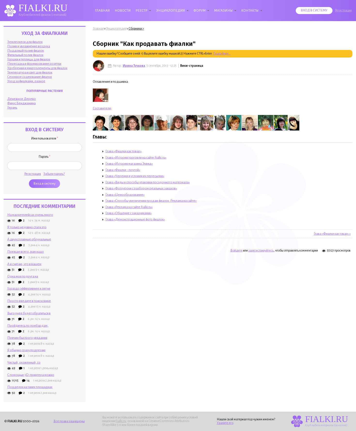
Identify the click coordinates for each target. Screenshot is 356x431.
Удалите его (225, 423)
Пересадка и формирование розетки (34, 63)
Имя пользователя (44, 138)
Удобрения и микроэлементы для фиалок (37, 68)
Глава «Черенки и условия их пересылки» (134, 176)
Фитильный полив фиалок (25, 55)
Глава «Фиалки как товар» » (332, 234)
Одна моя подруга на (22, 276)
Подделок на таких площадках (30, 387)
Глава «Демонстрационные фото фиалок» (135, 219)
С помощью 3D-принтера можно (30, 375)
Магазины (223, 10)
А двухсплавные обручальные (29, 239)
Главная (102, 10)
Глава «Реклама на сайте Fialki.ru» (129, 207)
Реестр (141, 10)
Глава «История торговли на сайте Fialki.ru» (135, 157)
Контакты (250, 10)
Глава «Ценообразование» (125, 194)
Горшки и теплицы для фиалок (28, 59)
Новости (123, 10)
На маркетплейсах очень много (30, 215)
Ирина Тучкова (134, 65)
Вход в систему (314, 10)
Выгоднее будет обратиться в (29, 313)
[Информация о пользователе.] (98, 65)
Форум (199, 10)
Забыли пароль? (54, 174)
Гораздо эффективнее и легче (28, 288)
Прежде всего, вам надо (25, 251)
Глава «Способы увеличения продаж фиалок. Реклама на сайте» (151, 201)
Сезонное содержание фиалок (29, 77)
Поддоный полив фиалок (25, 50)
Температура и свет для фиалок (29, 72)
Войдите (236, 250)
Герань (12, 107)
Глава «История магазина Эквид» (129, 163)
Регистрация (343, 10)
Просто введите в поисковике (29, 301)
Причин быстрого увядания (27, 338)
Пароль (44, 156)
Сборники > (136, 28)
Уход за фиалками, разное (26, 81)
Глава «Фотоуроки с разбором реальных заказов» (141, 188)
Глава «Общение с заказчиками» (128, 213)
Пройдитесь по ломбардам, (27, 325)
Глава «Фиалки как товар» (123, 151)
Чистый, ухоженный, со (23, 362)
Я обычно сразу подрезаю (26, 350)
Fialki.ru (121, 421)
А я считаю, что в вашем (24, 264)
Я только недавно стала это (26, 227)
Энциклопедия (170, 10)
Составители (102, 108)
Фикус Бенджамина (21, 103)
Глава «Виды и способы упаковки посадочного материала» (147, 182)
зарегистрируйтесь (261, 250)
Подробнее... (222, 53)
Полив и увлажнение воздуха (28, 46)
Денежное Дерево (21, 99)
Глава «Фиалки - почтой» (122, 170)
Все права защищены (69, 421)
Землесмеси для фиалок (25, 42)
